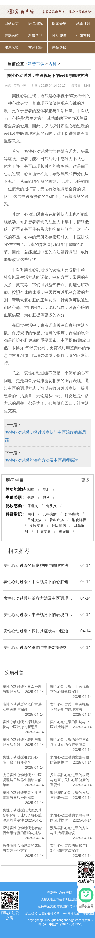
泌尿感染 (12, 47)
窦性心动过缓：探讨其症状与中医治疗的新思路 (45, 436)
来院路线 (59, 47)
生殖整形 (83, 36)
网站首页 (12, 24)
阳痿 (30, 489)
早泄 (46, 489)
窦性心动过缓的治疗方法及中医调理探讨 (41, 460)
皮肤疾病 (36, 526)
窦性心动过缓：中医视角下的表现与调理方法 (38, 614)
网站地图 (88, 913)
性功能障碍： (18, 489)
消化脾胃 (79, 520)
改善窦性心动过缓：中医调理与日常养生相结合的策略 (22, 780)
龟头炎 (51, 506)
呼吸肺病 (59, 526)
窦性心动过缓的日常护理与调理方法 (35, 565)
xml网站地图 (71, 913)
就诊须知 (83, 24)
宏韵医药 (12, 36)
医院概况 (35, 24)
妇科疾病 (72, 514)
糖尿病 (64, 532)
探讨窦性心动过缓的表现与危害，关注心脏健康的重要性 (69, 780)
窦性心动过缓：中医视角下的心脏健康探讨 (38, 582)
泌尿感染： (16, 506)
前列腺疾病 (35, 49)
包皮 (30, 497)
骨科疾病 (57, 520)
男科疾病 (34, 520)
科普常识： (16, 514)
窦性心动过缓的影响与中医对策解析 (35, 647)
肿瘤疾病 (43, 532)
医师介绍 (59, 24)
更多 (85, 480)
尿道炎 (32, 506)
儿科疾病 (50, 514)
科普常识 (35, 36)
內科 (53, 64)
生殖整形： (16, 497)
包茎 (46, 497)
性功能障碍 (59, 38)
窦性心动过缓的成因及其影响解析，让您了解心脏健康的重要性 (22, 815)
